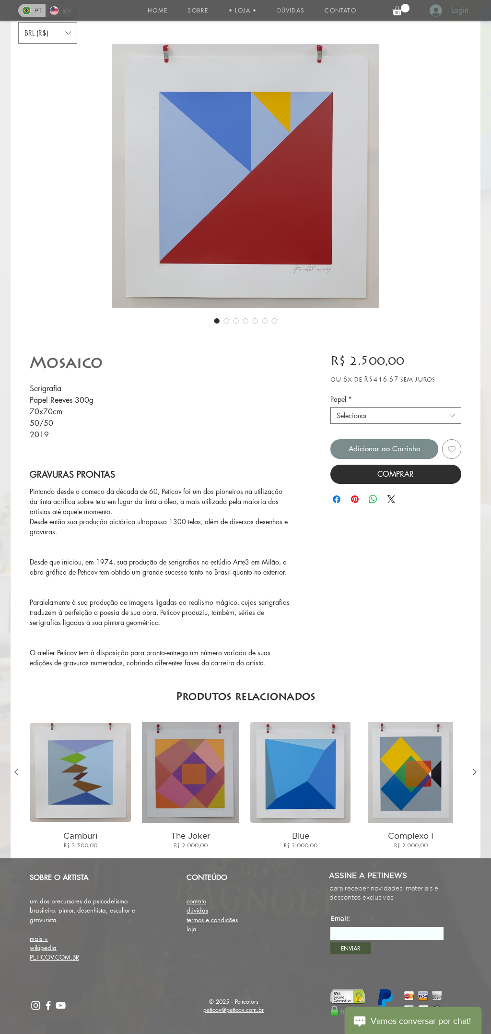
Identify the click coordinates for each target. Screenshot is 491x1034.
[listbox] (47, 33)
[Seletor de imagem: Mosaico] (217, 320)
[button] (243, 10)
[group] (245, 786)
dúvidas (197, 910)
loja (192, 929)
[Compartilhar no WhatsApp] (373, 499)
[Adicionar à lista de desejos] (452, 449)
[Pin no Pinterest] (355, 499)
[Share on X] (391, 499)
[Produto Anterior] (16, 772)
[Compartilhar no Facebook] (336, 499)
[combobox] (395, 415)
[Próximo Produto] (474, 772)
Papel (341, 399)
